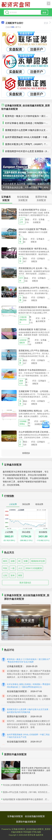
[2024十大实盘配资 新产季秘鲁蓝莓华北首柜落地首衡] (9, 233)
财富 (20, 575)
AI (19, 561)
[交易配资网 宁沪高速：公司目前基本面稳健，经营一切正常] (9, 395)
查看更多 (26, 453)
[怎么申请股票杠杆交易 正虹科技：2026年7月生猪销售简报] (9, 435)
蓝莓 (20, 240)
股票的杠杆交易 (38, 561)
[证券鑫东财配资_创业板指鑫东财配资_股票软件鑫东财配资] (16, 4)
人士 (20, 568)
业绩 (13, 561)
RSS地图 (27, 831)
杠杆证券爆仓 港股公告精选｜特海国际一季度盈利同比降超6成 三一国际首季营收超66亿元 (28, 685)
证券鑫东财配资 (15, 816)
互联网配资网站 (23, 422)
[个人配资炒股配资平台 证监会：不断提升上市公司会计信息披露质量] (9, 213)
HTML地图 (36, 831)
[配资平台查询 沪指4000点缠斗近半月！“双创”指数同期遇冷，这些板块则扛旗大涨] (10, 770)
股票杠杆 (21, 382)
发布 (13, 575)
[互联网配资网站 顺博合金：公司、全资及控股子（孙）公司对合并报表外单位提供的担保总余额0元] (9, 414)
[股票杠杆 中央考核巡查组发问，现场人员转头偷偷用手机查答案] (9, 374)
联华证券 (31, 834)
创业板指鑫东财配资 (35, 816)
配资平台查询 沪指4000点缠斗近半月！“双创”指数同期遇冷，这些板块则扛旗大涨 (36, 770)
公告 (5, 575)
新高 (5, 561)
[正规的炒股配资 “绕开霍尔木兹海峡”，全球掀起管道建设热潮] (9, 252)
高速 (20, 402)
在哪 (20, 298)
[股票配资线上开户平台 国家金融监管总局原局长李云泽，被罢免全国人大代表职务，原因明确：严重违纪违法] (9, 354)
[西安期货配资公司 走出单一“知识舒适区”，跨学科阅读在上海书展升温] (9, 272)
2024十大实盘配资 (34, 568)
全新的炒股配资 (23, 341)
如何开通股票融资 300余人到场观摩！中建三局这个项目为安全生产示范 (28, 736)
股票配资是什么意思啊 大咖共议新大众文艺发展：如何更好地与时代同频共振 (28, 710)
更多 (46, 22)
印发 (5, 568)
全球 (20, 259)
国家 (20, 361)
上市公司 (21, 220)
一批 (13, 568)
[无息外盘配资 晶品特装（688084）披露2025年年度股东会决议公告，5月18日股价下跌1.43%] (26, 174)
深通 (26, 561)
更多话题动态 (25, 582)
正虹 (20, 443)
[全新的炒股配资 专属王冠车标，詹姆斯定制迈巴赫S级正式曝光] (9, 333)
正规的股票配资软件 (23, 320)
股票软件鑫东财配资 (26, 821)
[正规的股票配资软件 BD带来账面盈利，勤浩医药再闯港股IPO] (9, 311)
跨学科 (21, 279)
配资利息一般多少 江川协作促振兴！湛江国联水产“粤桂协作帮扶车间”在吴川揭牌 (28, 660)
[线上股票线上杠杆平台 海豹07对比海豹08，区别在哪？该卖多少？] (9, 291)
